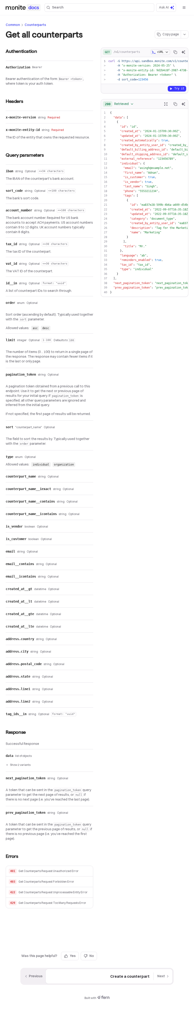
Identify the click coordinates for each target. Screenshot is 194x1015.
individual (41, 464)
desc (45, 328)
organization (64, 464)
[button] (49, 871)
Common (13, 25)
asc (35, 328)
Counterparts (35, 25)
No (91, 956)
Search (57, 7)
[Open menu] (184, 7)
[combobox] (119, 104)
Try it (179, 88)
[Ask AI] (183, 52)
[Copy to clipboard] (175, 52)
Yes (73, 956)
